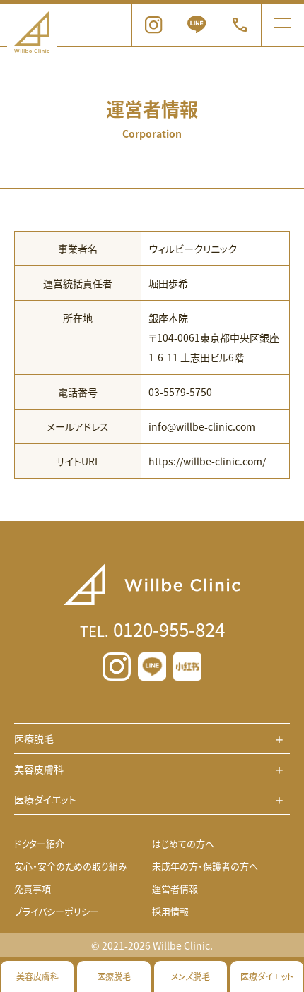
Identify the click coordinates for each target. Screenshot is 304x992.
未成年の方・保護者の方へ (205, 866)
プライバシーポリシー (56, 911)
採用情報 (170, 911)
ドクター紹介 (39, 843)
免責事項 (32, 888)
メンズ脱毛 (190, 976)
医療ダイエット (266, 976)
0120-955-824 (152, 629)
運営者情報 (175, 888)
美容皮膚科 (37, 976)
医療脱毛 (114, 976)
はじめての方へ (183, 843)
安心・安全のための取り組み (70, 866)
